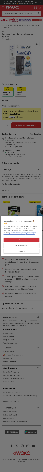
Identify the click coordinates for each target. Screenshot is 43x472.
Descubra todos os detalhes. (20, 232)
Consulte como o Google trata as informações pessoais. (20, 233)
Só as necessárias (21, 245)
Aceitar (21, 240)
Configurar (21, 251)
